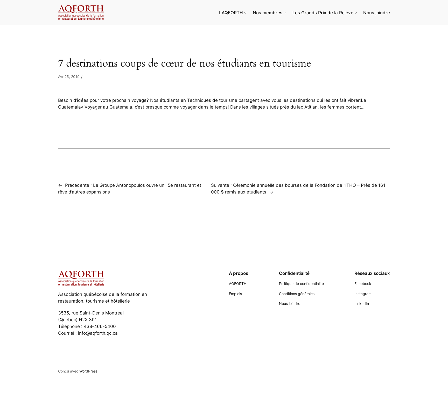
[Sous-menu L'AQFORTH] (245, 12)
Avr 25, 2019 (69, 76)
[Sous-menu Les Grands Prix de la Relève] (355, 12)
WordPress (88, 371)
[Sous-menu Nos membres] (285, 12)
